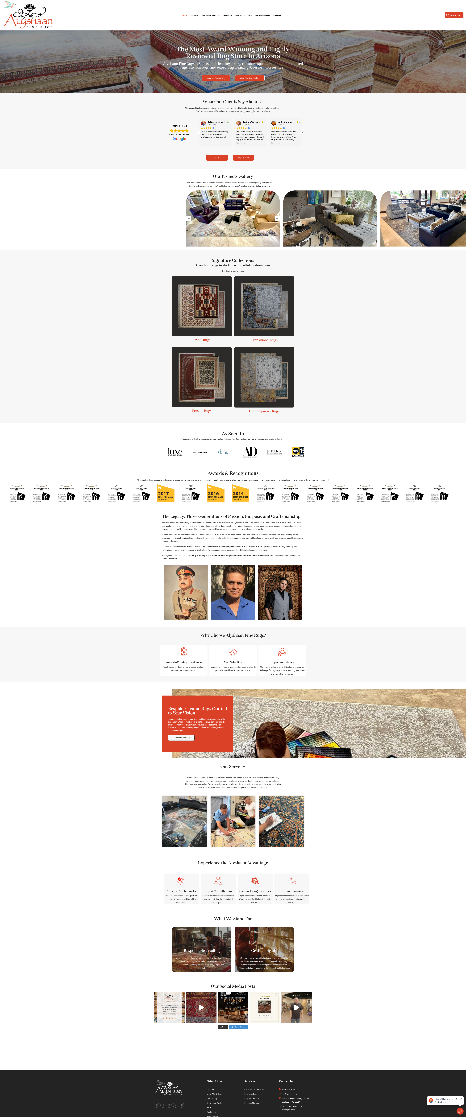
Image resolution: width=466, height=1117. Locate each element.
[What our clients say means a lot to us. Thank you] (169, 1007)
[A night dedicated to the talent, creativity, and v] (233, 1007)
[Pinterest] (175, 1105)
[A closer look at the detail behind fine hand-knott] (201, 1007)
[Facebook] (156, 1105)
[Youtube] (181, 1105)
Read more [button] (210, 143)
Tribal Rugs (201, 340)
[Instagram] (163, 1105)
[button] (454, 15)
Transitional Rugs (264, 340)
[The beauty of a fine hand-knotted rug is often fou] (265, 1007)
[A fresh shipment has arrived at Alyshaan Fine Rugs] (296, 1007)
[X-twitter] (169, 1105)
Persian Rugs (202, 411)
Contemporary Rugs (264, 411)
